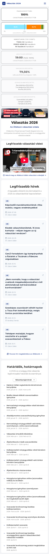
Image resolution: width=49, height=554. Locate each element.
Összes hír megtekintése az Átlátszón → (25, 354)
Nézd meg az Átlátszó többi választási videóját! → (25, 175)
